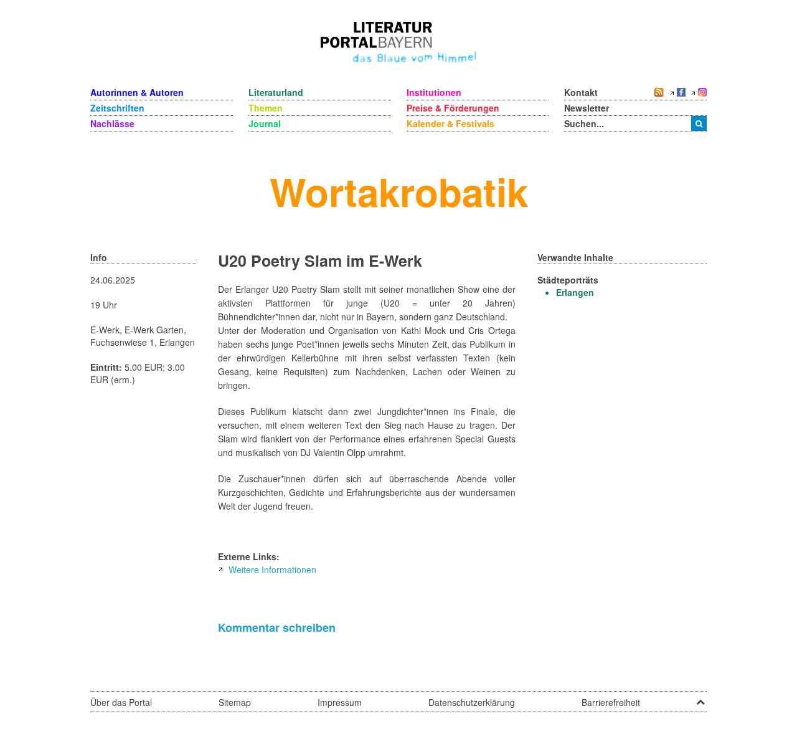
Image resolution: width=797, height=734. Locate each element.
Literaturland (275, 92)
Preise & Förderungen (453, 108)
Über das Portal (121, 702)
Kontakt (581, 92)
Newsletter (586, 108)
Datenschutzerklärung (471, 702)
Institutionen (434, 92)
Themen (265, 108)
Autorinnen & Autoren (137, 92)
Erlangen (575, 292)
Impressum (340, 702)
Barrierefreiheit (611, 702)
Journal (264, 123)
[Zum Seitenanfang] (700, 698)
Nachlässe (112, 123)
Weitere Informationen (272, 569)
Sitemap (235, 702)
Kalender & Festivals (450, 123)
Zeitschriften (117, 108)
